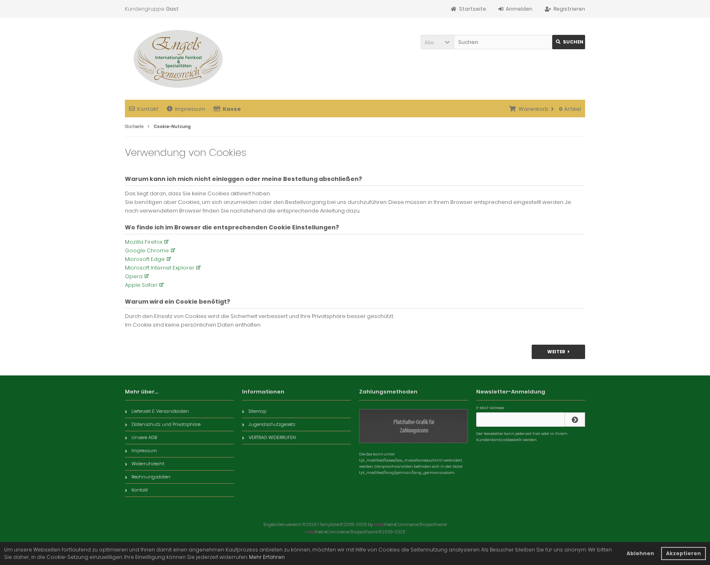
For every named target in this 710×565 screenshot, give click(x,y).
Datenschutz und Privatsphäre (166, 424)
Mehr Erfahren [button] (267, 557)
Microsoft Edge (145, 259)
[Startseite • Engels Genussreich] (177, 58)
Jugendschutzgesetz (272, 424)
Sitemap (257, 411)
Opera (134, 276)
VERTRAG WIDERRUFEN (272, 437)
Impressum (190, 109)
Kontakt (148, 109)
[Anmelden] (575, 419)
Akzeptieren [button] (683, 553)
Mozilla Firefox (143, 242)
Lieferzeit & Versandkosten (160, 411)
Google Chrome (147, 250)
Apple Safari (141, 285)
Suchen (569, 42)
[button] (437, 42)
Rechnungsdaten (151, 477)
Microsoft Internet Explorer (159, 268)
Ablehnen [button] (640, 553)
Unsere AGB (144, 437)
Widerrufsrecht (147, 463)
